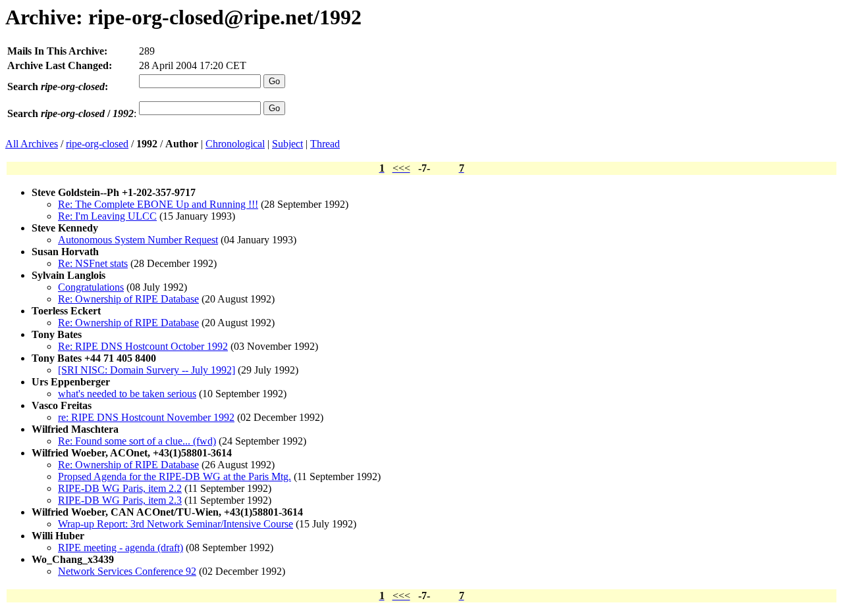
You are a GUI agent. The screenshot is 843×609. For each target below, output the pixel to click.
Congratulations (91, 287)
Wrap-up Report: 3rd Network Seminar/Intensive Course (175, 523)
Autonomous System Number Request (138, 239)
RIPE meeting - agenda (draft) (120, 547)
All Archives (31, 143)
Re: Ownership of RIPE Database (128, 298)
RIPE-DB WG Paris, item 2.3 (120, 500)
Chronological (235, 143)
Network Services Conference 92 (127, 571)
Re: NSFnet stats (93, 263)
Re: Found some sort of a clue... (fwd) (137, 441)
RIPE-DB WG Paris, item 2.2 (120, 488)
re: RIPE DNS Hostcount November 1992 (146, 417)
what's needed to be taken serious (127, 393)
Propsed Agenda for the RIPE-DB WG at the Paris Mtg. (174, 476)
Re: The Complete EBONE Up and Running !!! (158, 204)
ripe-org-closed (97, 143)
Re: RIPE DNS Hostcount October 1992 (143, 346)
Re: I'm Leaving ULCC (107, 216)
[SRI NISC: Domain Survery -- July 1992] (146, 370)
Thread (325, 143)
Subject (287, 143)
